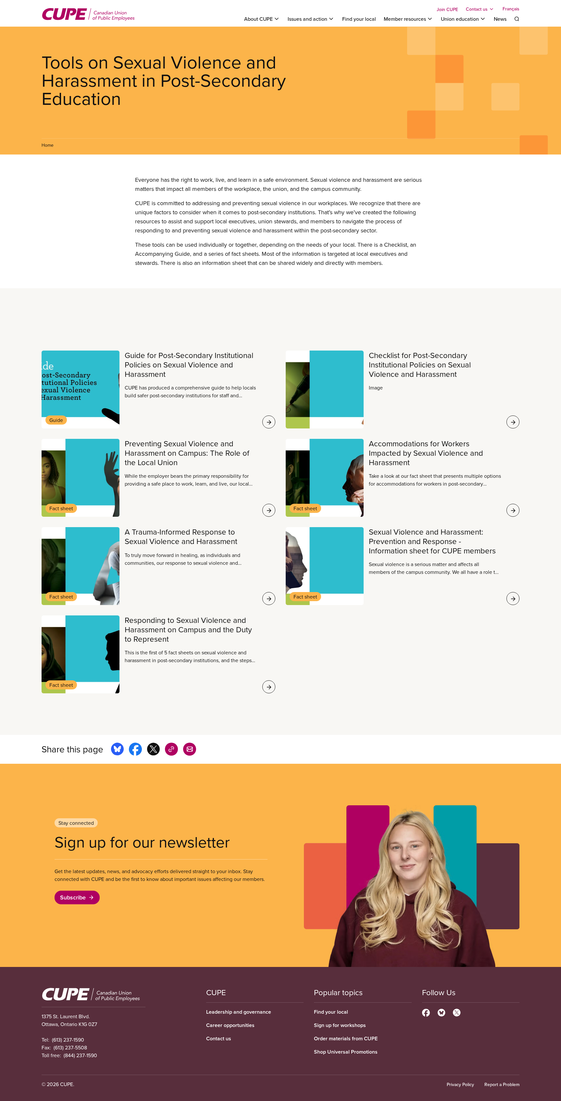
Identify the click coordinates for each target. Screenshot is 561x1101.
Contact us (218, 1038)
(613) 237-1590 (68, 1039)
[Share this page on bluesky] (117, 750)
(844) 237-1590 (80, 1055)
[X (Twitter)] (456, 1012)
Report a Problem (501, 1084)
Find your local (359, 18)
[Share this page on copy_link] (171, 750)
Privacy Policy (460, 1084)
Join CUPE (447, 9)
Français (511, 9)
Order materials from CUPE (346, 1038)
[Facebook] (426, 1012)
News (500, 18)
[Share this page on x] (153, 750)
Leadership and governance (238, 1012)
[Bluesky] (441, 1012)
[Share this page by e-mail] (189, 750)
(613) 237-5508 (70, 1047)
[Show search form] (516, 18)
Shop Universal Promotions (346, 1052)
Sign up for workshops (340, 1025)
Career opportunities (230, 1025)
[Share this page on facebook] (135, 750)
